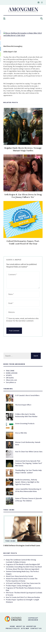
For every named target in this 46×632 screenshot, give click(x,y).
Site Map (25, 628)
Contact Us (36, 628)
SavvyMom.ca (11, 382)
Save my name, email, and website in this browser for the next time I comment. (22, 319)
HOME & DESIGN (11, 373)
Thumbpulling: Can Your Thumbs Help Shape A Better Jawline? (28, 471)
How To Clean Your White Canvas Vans (28, 451)
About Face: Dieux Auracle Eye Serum (19, 576)
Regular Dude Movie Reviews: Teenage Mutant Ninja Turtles (23, 149)
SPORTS (9, 375)
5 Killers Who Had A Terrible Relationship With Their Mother (26, 415)
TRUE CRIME (10, 371)
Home (12, 626)
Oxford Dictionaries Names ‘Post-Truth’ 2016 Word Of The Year (23, 242)
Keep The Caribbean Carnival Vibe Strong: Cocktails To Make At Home (21, 561)
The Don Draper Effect (23, 405)
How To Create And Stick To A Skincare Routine (23, 597)
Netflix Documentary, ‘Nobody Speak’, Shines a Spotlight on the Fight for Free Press (27, 482)
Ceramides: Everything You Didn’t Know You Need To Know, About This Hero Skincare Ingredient (24, 568)
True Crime (10, 541)
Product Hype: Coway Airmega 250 (18, 585)
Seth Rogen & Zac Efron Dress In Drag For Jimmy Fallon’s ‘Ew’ (23, 195)
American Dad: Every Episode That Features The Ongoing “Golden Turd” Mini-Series (28, 463)
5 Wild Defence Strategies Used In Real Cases (21, 545)
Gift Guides (10, 378)
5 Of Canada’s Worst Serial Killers (27, 395)
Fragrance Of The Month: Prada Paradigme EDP (23, 564)
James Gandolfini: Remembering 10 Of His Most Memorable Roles (28, 490)
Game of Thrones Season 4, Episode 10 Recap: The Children (28, 499)
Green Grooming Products (24, 423)
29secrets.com (11, 380)
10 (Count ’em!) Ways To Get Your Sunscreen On (23, 583)
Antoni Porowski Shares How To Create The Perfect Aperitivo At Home (21, 579)
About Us (20, 626)
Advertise (31, 626)
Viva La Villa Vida (21, 433)
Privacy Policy (13, 628)
